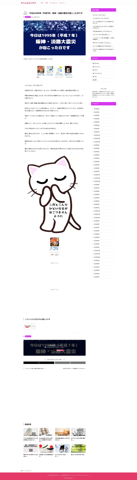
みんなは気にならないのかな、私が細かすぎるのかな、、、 (103, 27)
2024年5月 (96, 194)
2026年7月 (96, 112)
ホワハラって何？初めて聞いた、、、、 (102, 34)
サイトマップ (73, 475)
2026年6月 (96, 115)
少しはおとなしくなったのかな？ (101, 18)
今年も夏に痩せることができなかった (102, 31)
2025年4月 (96, 161)
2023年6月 (96, 231)
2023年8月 (96, 224)
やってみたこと (98, 73)
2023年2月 (96, 244)
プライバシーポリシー (83, 475)
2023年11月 (97, 214)
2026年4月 (96, 122)
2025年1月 (96, 171)
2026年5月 (96, 118)
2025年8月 (96, 148)
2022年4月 (96, 277)
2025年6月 (96, 155)
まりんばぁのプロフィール (55, 475)
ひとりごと (28, 17)
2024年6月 (96, 191)
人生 (95, 76)
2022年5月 (96, 273)
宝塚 (95, 80)
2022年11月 (97, 254)
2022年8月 (96, 263)
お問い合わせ (66, 475)
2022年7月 (96, 267)
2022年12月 (97, 250)
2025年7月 (96, 151)
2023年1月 (96, 247)
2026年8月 (96, 109)
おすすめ (96, 63)
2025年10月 (97, 142)
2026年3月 (96, 125)
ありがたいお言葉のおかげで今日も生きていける (103, 50)
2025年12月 (97, 135)
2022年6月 (96, 270)
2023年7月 (96, 227)
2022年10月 (97, 257)
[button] (38, 363)
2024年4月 (96, 198)
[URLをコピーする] (70, 363)
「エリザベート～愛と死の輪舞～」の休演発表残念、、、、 (103, 38)
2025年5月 (96, 158)
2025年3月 (96, 165)
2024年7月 (96, 188)
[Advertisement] (54, 275)
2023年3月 (96, 240)
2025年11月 (97, 138)
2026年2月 (96, 128)
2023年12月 (97, 211)
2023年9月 (96, 221)
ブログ (96, 70)
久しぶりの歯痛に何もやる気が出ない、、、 (103, 46)
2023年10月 (97, 217)
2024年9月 (96, 184)
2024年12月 (97, 175)
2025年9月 (96, 145)
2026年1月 (96, 132)
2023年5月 (96, 234)
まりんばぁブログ (28, 3)
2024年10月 (97, 181)
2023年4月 (96, 237)
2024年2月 (96, 204)
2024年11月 (97, 178)
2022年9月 (96, 260)
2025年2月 (96, 168)
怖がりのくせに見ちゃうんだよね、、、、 (102, 42)
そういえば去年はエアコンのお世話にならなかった (103, 22)
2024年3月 (96, 201)
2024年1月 (96, 207)
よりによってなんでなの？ (99, 15)
